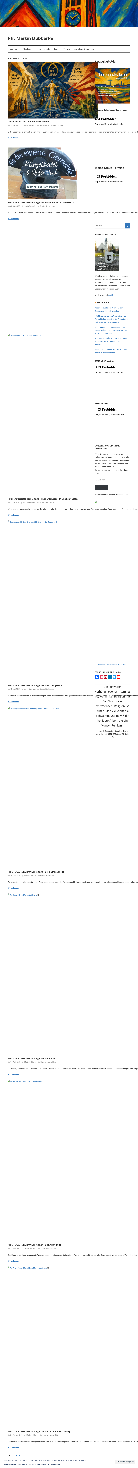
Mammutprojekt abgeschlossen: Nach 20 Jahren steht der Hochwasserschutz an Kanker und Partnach (112, 330)
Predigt (60, 125)
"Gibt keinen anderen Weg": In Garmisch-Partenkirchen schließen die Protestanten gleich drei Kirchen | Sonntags (111, 319)
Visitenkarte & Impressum (84, 49)
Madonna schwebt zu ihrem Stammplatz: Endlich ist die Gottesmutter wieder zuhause (111, 341)
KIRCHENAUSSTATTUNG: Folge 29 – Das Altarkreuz (34, 1244)
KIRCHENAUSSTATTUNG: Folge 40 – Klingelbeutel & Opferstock (41, 202)
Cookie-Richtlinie (55, 1464)
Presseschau (103, 302)
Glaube (42, 125)
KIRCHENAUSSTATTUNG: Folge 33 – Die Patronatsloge (36, 871)
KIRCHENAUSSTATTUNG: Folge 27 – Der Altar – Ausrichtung (39, 1431)
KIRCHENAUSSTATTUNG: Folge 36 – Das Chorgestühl (35, 685)
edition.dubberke (43, 49)
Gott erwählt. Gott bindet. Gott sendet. (29, 121)
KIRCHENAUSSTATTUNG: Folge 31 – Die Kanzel (32, 1058)
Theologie (27, 49)
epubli (110, 295)
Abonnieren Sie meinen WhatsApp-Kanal (112, 665)
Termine (67, 49)
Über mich (14, 49)
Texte (56, 49)
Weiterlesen (13, 138)
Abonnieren (101, 487)
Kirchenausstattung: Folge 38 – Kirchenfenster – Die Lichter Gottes (43, 498)
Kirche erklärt (50, 206)
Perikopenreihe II (51, 125)
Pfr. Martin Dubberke (30, 38)
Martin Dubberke (29, 125)
